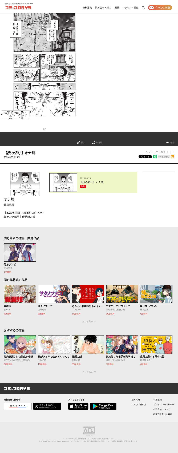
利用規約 (157, 399)
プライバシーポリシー (163, 404)
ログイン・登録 (130, 7)
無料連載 (87, 7)
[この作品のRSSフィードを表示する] (172, 156)
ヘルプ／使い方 (139, 404)
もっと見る (87, 321)
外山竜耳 (9, 204)
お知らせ (136, 399)
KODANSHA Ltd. (47, 441)
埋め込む (165, 157)
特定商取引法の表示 (162, 414)
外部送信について (161, 409)
